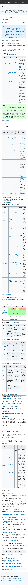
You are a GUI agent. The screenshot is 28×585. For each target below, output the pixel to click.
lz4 (7, 166)
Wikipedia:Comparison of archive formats (12, 566)
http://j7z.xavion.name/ (8, 406)
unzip (10, 255)
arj (9, 457)
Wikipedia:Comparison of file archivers (12, 563)
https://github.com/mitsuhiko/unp (10, 410)
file (10, 437)
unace (10, 288)
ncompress (11, 464)
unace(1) (16, 288)
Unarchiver (4, 263)
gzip (3, 151)
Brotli (4, 519)
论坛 (16, 2)
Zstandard (22, 193)
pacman (21, 64)
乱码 (16, 546)
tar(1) (15, 62)
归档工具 (5, 42)
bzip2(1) (11, 138)
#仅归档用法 (6, 120)
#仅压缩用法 (8, 202)
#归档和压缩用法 (7, 294)
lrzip (3, 157)
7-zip (24, 209)
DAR (3, 98)
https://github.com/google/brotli (10, 522)
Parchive (20, 475)
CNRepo (11, 223)
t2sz (3, 236)
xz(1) (11, 186)
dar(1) (15, 98)
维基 (9, 2)
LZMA (21, 176)
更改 (11, 31)
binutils (10, 81)
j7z (16, 406)
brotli (21, 522)
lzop (3, 179)
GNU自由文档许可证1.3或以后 (17, 578)
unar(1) (16, 262)
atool (20, 398)
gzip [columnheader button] (9, 306)
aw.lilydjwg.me (23, 12)
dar (9, 98)
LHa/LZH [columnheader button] (21, 306)
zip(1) (16, 254)
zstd (3, 193)
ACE (24, 286)
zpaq (10, 273)
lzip (3, 175)
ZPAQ (3, 273)
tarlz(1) (16, 246)
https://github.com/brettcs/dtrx (10, 401)
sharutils (10, 479)
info (14, 64)
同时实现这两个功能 (16, 49)
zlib (4, 529)
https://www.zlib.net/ (7, 532)
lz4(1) (11, 166)
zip (9, 254)
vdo (20, 509)
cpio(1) (15, 89)
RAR (3, 228)
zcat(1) (4, 419)
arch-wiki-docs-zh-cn (4, 11)
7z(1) (16, 212)
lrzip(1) (11, 157)
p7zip (3, 212)
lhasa (10, 280)
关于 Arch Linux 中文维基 (8, 580)
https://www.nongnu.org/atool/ (10, 398)
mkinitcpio (21, 75)
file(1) (18, 437)
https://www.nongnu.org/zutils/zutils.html (12, 425)
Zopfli (4, 534)
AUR (19, 2)
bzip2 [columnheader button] (13, 306)
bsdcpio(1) (16, 73)
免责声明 (15, 580)
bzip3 (8, 143)
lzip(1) (11, 175)
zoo (9, 485)
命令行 (14, 569)
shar (3, 479)
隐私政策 (2, 580)
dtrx (20, 401)
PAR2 (3, 472)
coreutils (22, 186)
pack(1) (19, 468)
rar (9, 227)
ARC (3, 450)
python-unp (6, 411)
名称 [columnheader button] (4, 306)
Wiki (12, 2)
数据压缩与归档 (8, 569)
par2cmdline (11, 472)
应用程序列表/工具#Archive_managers (11, 560)
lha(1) (16, 281)
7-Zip (3, 220)
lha (9, 282)
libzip (4, 524)
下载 (26, 2)
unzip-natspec (16, 554)
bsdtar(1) (16, 72)
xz (2, 186)
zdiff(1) (12, 419)
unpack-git (5, 416)
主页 (5, 2)
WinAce (4, 288)
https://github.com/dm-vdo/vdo (10, 509)
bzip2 (3, 138)
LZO (23, 178)
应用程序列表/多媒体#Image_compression (12, 561)
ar (2, 81)
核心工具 (22, 63)
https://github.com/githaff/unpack (10, 415)
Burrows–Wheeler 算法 (22, 139)
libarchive (4, 73)
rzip (21, 157)
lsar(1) (16, 264)
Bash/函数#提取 (6, 428)
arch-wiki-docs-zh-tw (16, 11)
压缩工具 (5, 43)
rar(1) (16, 228)
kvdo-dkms (22, 514)
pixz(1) (8, 424)
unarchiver (11, 262)
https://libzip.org (7, 527)
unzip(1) (16, 255)
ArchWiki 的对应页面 (12, 34)
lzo (22, 179)
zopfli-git (22, 537)
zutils (4, 427)
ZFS (5, 498)
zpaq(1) (16, 273)
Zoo (3, 485)
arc (9, 450)
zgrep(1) (8, 419)
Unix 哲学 (6, 40)
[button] (2, 6)
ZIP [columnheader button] (16, 306)
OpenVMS (20, 485)
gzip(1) (11, 151)
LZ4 (3, 166)
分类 (3, 569)
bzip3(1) (11, 144)
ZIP (3, 255)
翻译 (23, 31)
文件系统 (5, 493)
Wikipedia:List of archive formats (10, 564)
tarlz (3, 246)
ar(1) (15, 81)
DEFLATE (22, 151)
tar (5, 63)
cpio (3, 89)
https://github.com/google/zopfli (10, 537)
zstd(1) (11, 193)
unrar (10, 228)
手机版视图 (20, 580)
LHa (3, 281)
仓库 (23, 2)
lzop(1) (11, 179)
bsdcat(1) (19, 419)
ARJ (3, 457)
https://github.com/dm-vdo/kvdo (10, 514)
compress (4, 465)
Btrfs (10, 495)
